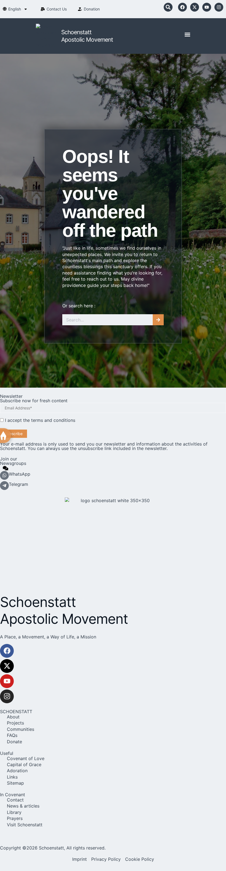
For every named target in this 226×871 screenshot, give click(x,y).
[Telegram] (4, 485)
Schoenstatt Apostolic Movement (64, 610)
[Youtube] (206, 7)
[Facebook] (182, 7)
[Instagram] (218, 7)
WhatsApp (19, 474)
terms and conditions (53, 420)
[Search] (158, 319)
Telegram (18, 484)
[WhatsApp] (4, 475)
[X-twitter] (194, 7)
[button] (168, 7)
